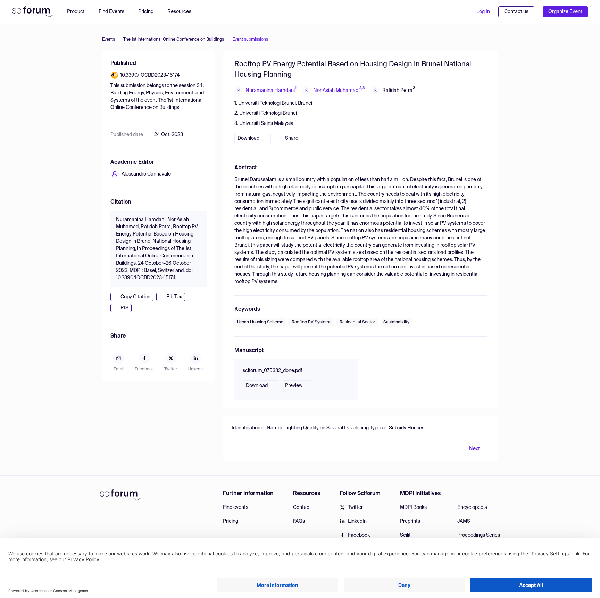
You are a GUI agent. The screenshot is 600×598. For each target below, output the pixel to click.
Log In (483, 11)
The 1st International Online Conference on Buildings (173, 39)
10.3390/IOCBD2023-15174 (150, 75)
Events (108, 39)
